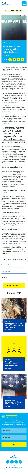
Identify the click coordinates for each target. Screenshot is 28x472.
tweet (21, 139)
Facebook (12, 462)
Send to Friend (22, 59)
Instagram (20, 462)
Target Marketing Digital (16, 467)
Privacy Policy (14, 466)
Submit (14, 445)
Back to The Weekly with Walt (14, 10)
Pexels (25, 15)
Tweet (14, 59)
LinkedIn (18, 59)
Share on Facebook (10, 59)
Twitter (7, 462)
